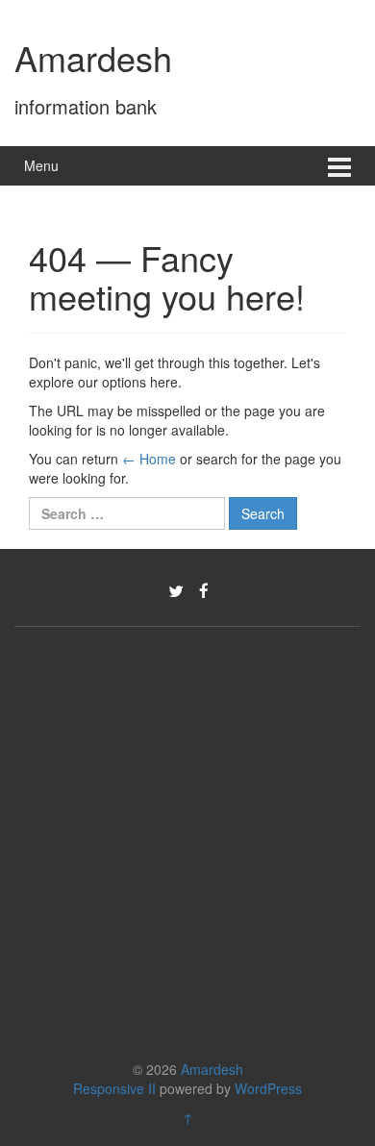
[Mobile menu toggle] (339, 166)
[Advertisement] (187, 838)
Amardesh (93, 57)
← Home (149, 458)
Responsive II (114, 1088)
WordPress (268, 1088)
